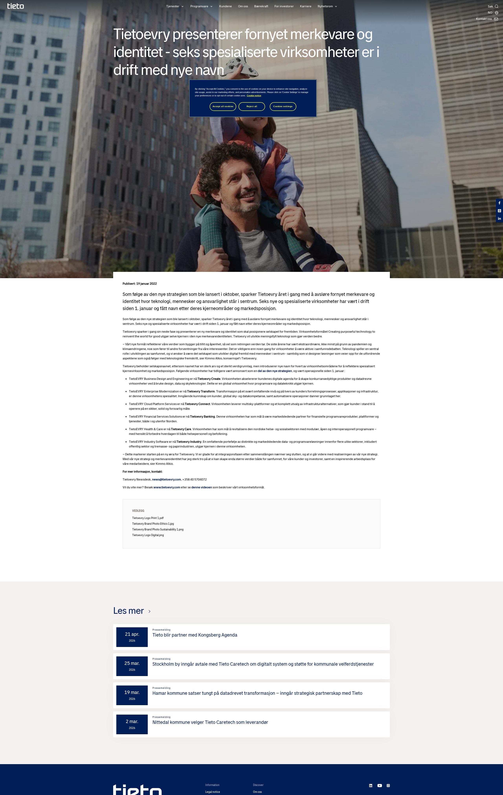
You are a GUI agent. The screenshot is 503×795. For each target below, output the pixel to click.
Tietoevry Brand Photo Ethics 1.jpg (153, 523)
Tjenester (172, 6)
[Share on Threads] (499, 210)
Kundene (225, 6)
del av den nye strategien (275, 371)
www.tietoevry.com (166, 487)
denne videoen (201, 487)
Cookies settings (283, 106)
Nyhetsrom (325, 6)
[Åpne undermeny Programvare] (211, 6)
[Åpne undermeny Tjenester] (182, 6)
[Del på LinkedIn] (499, 218)
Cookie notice (254, 96)
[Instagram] (388, 785)
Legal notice (212, 792)
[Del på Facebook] (499, 202)
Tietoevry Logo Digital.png (148, 535)
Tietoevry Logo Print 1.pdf (148, 518)
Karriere (305, 6)
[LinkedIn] (371, 785)
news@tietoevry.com (166, 479)
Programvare (199, 6)
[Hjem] (16, 6)
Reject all (252, 106)
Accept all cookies (223, 106)
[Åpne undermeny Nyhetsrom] (336, 6)
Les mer (128, 610)
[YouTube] (379, 785)
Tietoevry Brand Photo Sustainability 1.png (158, 529)
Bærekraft (261, 6)
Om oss (243, 6)
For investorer (284, 6)
